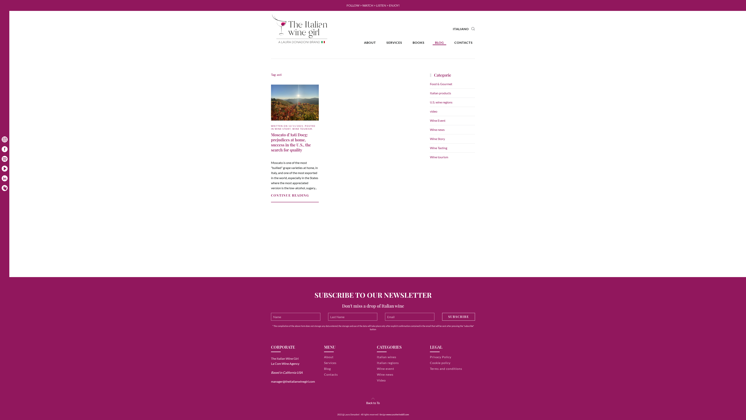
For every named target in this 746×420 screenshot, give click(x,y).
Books (418, 42)
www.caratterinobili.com (397, 414)
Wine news (437, 129)
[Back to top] (373, 399)
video (433, 111)
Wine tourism (302, 129)
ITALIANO (461, 29)
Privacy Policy (440, 357)
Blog (439, 42)
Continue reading (290, 195)
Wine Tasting (438, 148)
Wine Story (283, 129)
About (370, 42)
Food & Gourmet (441, 84)
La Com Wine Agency (285, 363)
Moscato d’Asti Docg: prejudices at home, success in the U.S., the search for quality (291, 142)
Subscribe (458, 317)
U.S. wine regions (441, 102)
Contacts (463, 42)
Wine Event (437, 120)
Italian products (440, 93)
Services (394, 42)
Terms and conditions (446, 368)
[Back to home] (300, 29)
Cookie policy (440, 363)
